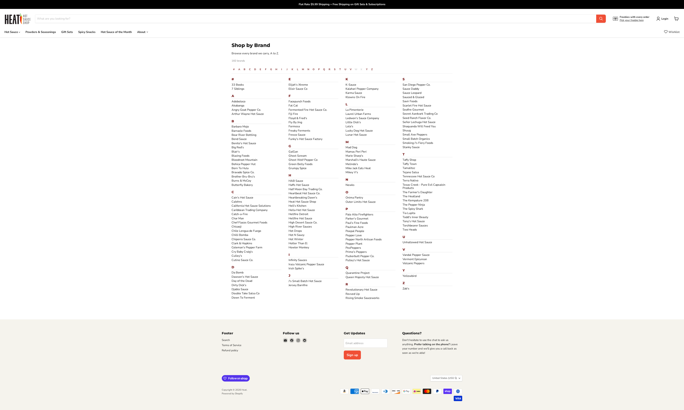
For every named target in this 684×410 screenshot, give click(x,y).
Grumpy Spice (298, 168)
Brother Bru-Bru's (243, 177)
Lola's (349, 126)
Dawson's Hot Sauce (245, 277)
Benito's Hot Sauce (244, 143)
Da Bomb (237, 273)
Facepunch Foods (300, 101)
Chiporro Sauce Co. (244, 239)
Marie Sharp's (354, 156)
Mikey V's (352, 172)
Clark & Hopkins (242, 243)
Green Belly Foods (301, 164)
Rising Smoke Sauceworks (362, 298)
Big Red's (238, 147)
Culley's (237, 256)
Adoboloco (238, 101)
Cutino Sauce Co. (242, 260)
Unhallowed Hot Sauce (417, 242)
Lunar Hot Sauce (356, 135)
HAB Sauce (296, 181)
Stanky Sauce (411, 147)
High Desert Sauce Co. (303, 222)
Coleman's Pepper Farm (247, 247)
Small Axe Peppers (415, 135)
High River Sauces (300, 227)
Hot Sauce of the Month (116, 32)
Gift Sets (67, 32)
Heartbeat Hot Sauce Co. (304, 193)
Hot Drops (295, 231)
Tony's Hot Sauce (414, 221)
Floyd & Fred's (298, 118)
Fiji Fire (293, 114)
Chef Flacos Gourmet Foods (249, 222)
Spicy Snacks (86, 32)
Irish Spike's (296, 268)
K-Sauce (351, 85)
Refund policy (230, 350)
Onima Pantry (354, 198)
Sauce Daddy (411, 89)
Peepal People (355, 231)
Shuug (407, 130)
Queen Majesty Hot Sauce (362, 277)
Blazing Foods (241, 156)
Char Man (238, 218)
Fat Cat (293, 106)
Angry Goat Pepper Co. (246, 110)
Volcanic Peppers (413, 263)
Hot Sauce (11, 32)
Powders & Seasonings (40, 32)
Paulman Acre (355, 227)
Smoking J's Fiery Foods (418, 143)
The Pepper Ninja (414, 205)
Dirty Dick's (239, 285)
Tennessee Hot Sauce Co (419, 176)
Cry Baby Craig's (242, 252)
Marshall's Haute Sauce (361, 160)
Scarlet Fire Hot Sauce (417, 106)
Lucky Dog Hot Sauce (359, 131)
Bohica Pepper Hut (244, 164)
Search (226, 340)
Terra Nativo (410, 180)
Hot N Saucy (296, 235)
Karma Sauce (354, 93)
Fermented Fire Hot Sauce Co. (308, 110)
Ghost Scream (298, 156)
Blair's (236, 152)
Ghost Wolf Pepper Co (303, 160)
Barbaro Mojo (240, 127)
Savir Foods (410, 101)
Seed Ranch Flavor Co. (417, 118)
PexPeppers (353, 248)
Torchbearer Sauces (415, 226)
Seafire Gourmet (413, 110)
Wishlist (674, 32)
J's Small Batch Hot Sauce (305, 281)
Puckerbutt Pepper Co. (360, 256)
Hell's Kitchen (297, 206)
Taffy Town (410, 164)
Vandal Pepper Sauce (416, 255)
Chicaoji (237, 227)
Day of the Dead (242, 281)
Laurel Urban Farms (358, 114)
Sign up (352, 355)
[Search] (601, 19)
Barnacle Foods (241, 131)
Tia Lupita (409, 213)
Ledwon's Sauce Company (362, 118)
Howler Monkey (299, 247)
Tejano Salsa (411, 172)
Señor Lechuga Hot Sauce (419, 122)
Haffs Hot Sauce (299, 185)
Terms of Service (231, 345)
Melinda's (352, 164)
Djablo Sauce (240, 289)
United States (444, 378)
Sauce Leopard (412, 93)
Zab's (406, 289)
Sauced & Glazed (413, 97)
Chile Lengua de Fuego (246, 231)
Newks (350, 185)
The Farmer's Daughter (417, 192)
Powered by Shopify (232, 393)
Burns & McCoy (241, 181)
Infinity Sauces (298, 260)
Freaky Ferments (299, 131)
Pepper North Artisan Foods (364, 239)
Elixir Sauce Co (298, 89)
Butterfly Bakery (242, 185)
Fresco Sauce (297, 135)
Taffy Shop (409, 160)
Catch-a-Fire (240, 214)
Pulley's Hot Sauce (358, 260)
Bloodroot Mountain (244, 160)
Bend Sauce (239, 139)
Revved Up (353, 294)
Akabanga (238, 106)
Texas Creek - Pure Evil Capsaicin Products (424, 186)
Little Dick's (353, 122)
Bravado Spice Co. (243, 172)
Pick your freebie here (632, 20)
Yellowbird (409, 276)
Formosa (294, 126)
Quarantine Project (358, 273)
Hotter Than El (298, 243)
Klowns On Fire (355, 97)
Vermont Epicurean (415, 259)
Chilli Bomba (240, 235)
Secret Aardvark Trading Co (420, 114)
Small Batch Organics (416, 139)
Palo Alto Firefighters (359, 214)
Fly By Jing (295, 122)
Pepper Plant (354, 244)
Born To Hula (240, 168)
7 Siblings (238, 89)
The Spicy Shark (413, 209)
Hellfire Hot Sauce (300, 218)
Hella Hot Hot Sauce (302, 210)
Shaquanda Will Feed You (419, 126)
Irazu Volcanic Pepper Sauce (306, 264)
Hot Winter (296, 239)
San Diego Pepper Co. (417, 85)
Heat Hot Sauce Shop (302, 202)
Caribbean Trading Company (250, 210)
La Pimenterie (355, 110)
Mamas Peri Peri (356, 152)
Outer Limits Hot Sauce (361, 202)
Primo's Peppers (356, 252)
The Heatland (411, 196)
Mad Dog (351, 147)
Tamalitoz (409, 168)
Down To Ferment (243, 298)
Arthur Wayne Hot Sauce (248, 114)
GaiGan (293, 152)
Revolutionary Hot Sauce (361, 290)
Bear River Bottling (244, 135)
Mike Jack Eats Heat (358, 168)
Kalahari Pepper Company (362, 89)
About (141, 32)
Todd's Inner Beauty (415, 217)
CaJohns (237, 202)
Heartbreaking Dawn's (303, 198)
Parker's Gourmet (357, 219)
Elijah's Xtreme (298, 85)
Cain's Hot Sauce (242, 198)
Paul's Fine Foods (357, 223)
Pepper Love (354, 235)
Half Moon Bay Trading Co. (306, 189)
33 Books (238, 85)
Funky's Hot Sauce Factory (305, 139)
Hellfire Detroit (298, 214)
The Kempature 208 (416, 200)
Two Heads (410, 230)
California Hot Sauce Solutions (251, 206)
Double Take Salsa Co (246, 293)
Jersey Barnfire (298, 285)
